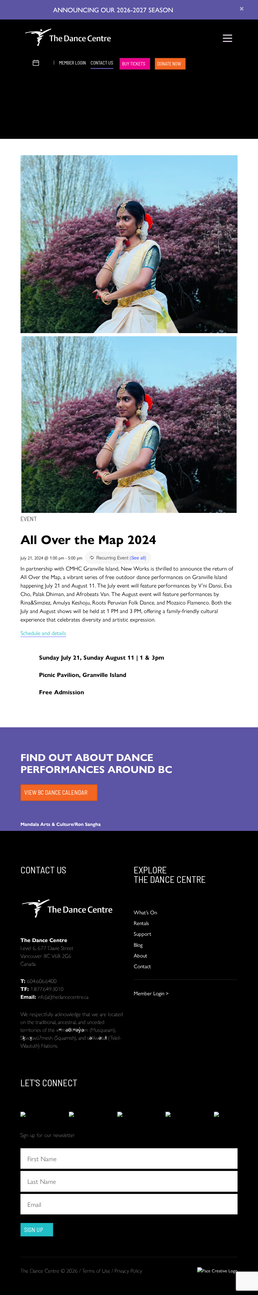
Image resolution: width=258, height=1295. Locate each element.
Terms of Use (96, 1270)
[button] (26, 62)
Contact (142, 966)
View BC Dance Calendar (55, 792)
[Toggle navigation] (227, 38)
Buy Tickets (133, 63)
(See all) (138, 557)
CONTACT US (102, 62)
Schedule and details (43, 633)
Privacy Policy (128, 1270)
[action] (32, 1114)
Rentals (141, 923)
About (140, 955)
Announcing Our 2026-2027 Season (114, 9)
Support (142, 933)
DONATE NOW (169, 63)
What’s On (145, 912)
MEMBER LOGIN (72, 62)
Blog (138, 944)
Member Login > (151, 993)
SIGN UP (33, 1229)
